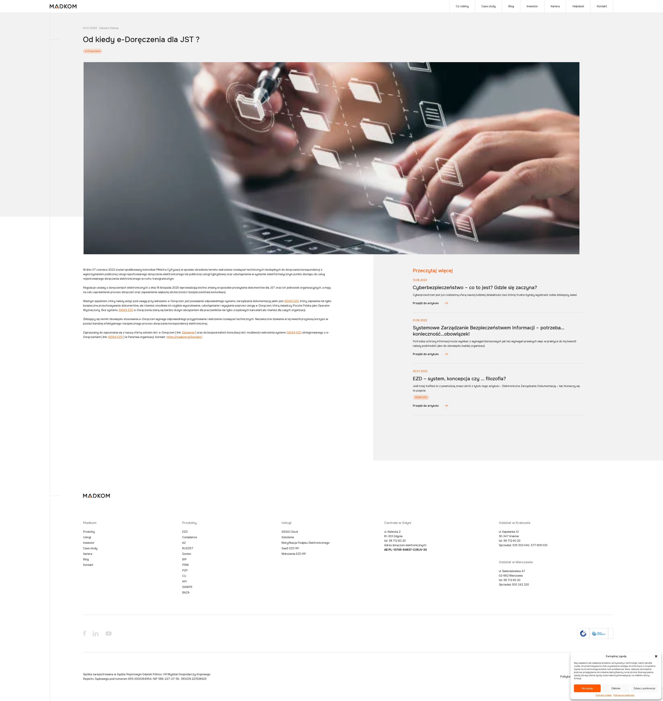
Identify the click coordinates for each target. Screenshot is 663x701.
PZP (185, 570)
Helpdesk (578, 6)
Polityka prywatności (624, 695)
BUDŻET (188, 548)
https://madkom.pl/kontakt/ (184, 337)
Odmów (615, 688)
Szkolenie (188, 332)
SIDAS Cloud (289, 532)
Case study (488, 6)
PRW (185, 565)
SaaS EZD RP (290, 548)
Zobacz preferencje (644, 688)
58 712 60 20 (397, 541)
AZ (184, 543)
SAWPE (187, 587)
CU (184, 576)
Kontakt (602, 6)
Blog (511, 6)
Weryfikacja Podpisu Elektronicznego (305, 543)
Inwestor (532, 6)
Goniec (186, 554)
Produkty (89, 532)
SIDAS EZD (291, 301)
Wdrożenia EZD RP (293, 554)
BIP (184, 559)
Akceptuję (587, 688)
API (184, 581)
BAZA (186, 592)
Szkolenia (287, 537)
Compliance (189, 537)
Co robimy (462, 6)
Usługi (87, 537)
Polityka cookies (604, 695)
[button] (656, 656)
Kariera (555, 6)
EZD (185, 532)
